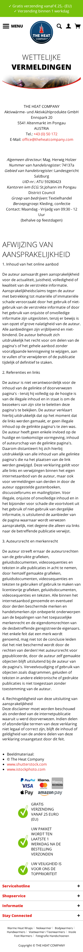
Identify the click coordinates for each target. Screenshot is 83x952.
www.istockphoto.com (26, 769)
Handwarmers (16, 932)
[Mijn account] (68, 26)
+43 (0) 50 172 (45, 133)
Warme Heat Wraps (20, 928)
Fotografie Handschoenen (52, 936)
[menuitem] (12, 26)
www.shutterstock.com (27, 764)
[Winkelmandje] (78, 26)
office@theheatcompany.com (47, 139)
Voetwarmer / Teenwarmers (47, 932)
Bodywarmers (64, 928)
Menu (17, 26)
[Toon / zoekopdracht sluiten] (59, 25)
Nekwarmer (43, 928)
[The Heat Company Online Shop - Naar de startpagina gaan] (41, 32)
